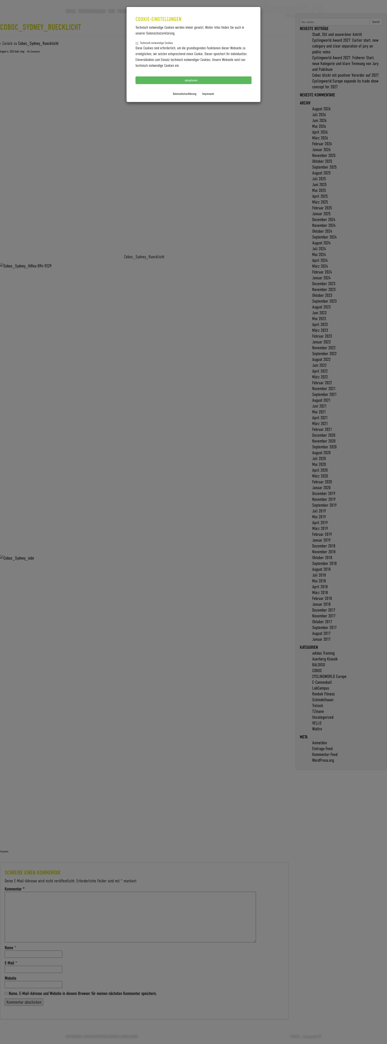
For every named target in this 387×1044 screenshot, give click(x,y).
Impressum (208, 94)
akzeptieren (191, 80)
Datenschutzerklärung (184, 94)
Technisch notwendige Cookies (156, 43)
